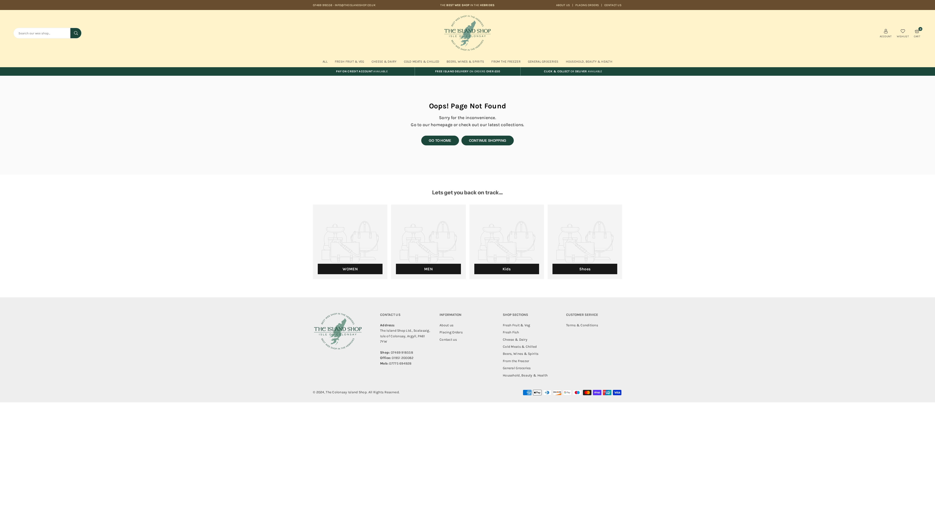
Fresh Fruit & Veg (349, 61)
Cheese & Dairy (384, 61)
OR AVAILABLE (573, 71)
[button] (917, 33)
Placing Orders (587, 5)
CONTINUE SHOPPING (487, 140)
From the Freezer (516, 361)
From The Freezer (505, 61)
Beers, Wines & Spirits (465, 61)
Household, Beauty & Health (589, 61)
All (325, 61)
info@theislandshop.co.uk (355, 5)
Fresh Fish (511, 332)
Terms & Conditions (582, 325)
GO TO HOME (440, 140)
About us (563, 5)
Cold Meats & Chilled (421, 61)
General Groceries (543, 61)
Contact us (612, 5)
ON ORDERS (467, 71)
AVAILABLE (362, 71)
